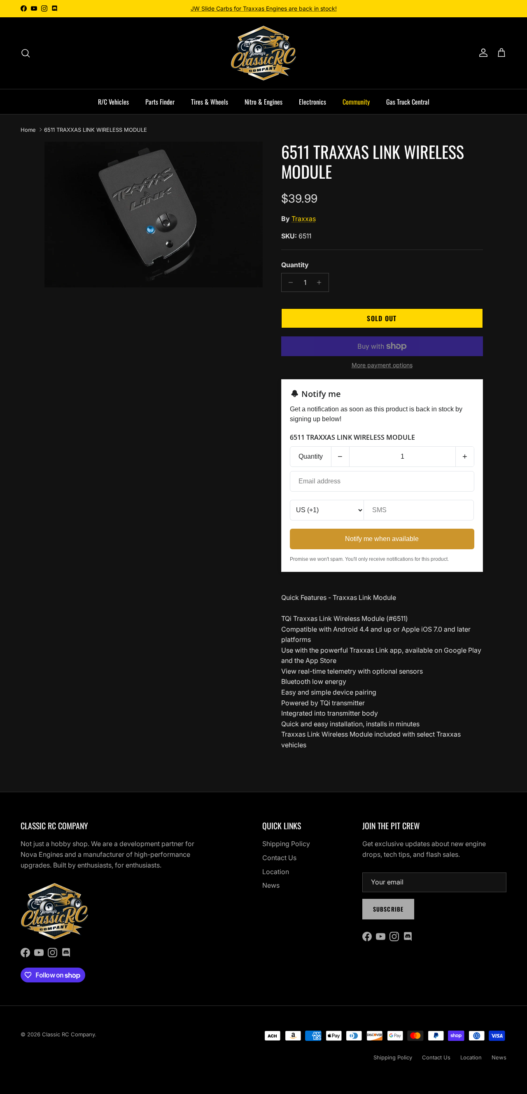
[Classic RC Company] (263, 53)
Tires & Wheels (209, 102)
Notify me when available (382, 538)
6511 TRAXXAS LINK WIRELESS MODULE (95, 129)
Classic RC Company (68, 1034)
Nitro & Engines (263, 102)
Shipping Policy (286, 844)
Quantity (295, 265)
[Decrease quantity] (289, 282)
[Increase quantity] (321, 282)
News (271, 885)
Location (275, 872)
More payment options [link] (382, 365)
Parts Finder (160, 102)
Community (356, 102)
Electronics (312, 102)
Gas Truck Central (407, 102)
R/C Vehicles (113, 102)
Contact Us (279, 858)
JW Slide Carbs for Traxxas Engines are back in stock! (264, 8)
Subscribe (388, 909)
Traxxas (303, 219)
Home (28, 129)
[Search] (25, 53)
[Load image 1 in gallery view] (153, 214)
